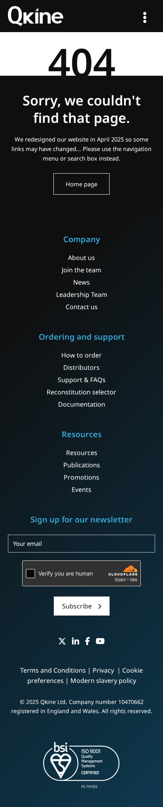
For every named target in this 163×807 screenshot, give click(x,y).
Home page (81, 184)
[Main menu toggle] (145, 17)
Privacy (104, 670)
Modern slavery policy (103, 680)
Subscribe (77, 606)
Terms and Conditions (53, 670)
